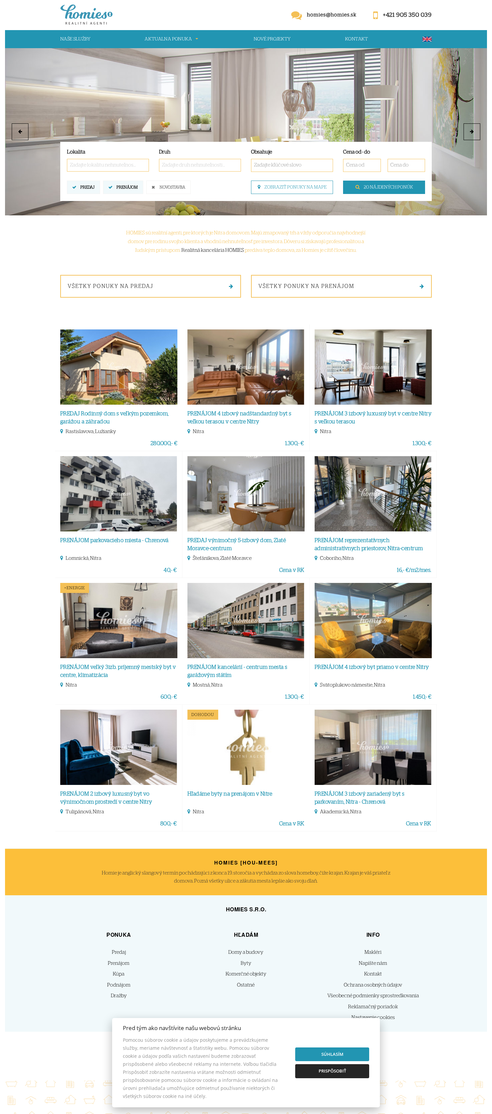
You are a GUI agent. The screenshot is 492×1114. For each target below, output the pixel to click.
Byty (246, 963)
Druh (164, 152)
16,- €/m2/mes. (414, 570)
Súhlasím (332, 1054)
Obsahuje (261, 152)
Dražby (119, 995)
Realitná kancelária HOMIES (212, 250)
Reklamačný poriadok (373, 1006)
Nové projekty (272, 39)
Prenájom (127, 187)
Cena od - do (356, 152)
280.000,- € (164, 443)
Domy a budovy (245, 952)
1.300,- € (294, 443)
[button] (20, 131)
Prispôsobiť (332, 1071)
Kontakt (356, 39)
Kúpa (119, 974)
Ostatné (246, 985)
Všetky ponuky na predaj (110, 286)
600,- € (169, 697)
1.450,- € (422, 697)
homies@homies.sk (331, 14)
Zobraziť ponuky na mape (295, 187)
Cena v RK (292, 570)
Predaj (87, 187)
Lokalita (76, 152)
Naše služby (75, 39)
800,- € (168, 823)
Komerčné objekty (246, 974)
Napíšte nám (373, 963)
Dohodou (202, 715)
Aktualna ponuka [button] (168, 39)
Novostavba (172, 187)
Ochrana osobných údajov (373, 985)
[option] (246, 131)
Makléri (373, 952)
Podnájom (119, 985)
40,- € (170, 570)
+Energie (74, 588)
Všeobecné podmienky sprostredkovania (373, 995)
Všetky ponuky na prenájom (306, 286)
